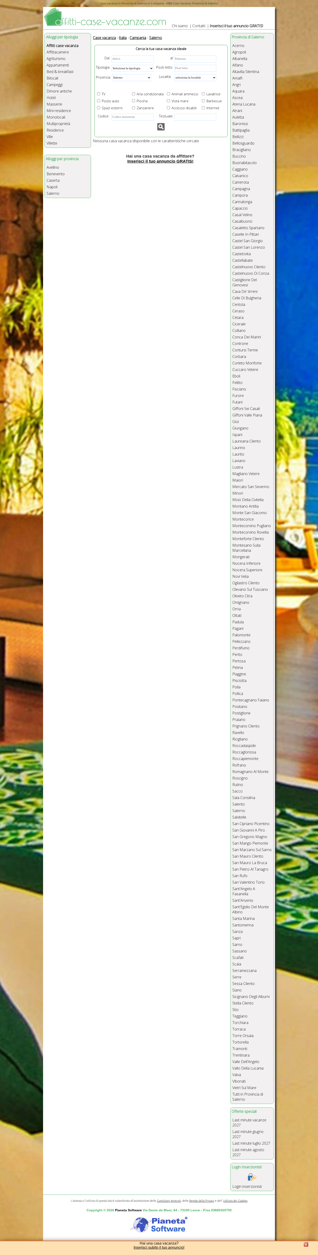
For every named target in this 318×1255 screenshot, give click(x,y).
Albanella (239, 58)
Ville (50, 136)
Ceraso (238, 311)
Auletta (238, 117)
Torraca (239, 1029)
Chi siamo (180, 25)
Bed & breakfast (60, 71)
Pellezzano (241, 641)
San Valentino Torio (248, 882)
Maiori (237, 480)
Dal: (107, 58)
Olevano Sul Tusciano (250, 589)
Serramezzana (244, 970)
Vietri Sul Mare (244, 1087)
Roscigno (240, 778)
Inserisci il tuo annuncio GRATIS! (236, 25)
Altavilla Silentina (245, 71)
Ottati (236, 615)
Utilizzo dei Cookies (235, 1201)
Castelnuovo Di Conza (250, 273)
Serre (236, 977)
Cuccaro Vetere (245, 369)
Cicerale (239, 324)
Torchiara (240, 1022)
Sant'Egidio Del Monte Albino (250, 909)
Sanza (237, 931)
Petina (237, 667)
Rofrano (239, 765)
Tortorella (240, 1042)
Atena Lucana (243, 104)
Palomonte (241, 634)
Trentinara (241, 1055)
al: (172, 58)
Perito (237, 654)
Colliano (239, 330)
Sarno (237, 944)
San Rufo (239, 875)
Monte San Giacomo (249, 512)
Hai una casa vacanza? (159, 1243)
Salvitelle (239, 817)
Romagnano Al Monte (250, 771)
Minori (237, 493)
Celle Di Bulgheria (246, 298)
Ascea (237, 97)
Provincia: (103, 77)
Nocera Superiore (247, 569)
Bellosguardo (243, 143)
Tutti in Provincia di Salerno (247, 1097)
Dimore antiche (59, 91)
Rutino (237, 784)
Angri (236, 84)
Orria (236, 608)
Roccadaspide (244, 745)
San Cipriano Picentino (251, 823)
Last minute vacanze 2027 (249, 1122)
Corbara (239, 356)
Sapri (236, 938)
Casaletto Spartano (248, 227)
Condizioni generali (169, 1201)
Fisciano (239, 389)
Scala (236, 964)
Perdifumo (241, 648)
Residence (55, 130)
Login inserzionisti (247, 1186)
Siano (237, 990)
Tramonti (239, 1048)
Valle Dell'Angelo (245, 1061)
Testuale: (164, 116)
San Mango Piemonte (250, 843)
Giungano (240, 428)
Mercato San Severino (250, 486)
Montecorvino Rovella (250, 532)
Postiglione (241, 713)
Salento (238, 804)
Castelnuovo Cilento (248, 266)
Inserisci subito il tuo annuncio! (159, 1247)
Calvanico (240, 175)
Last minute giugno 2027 (248, 1134)
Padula (238, 621)
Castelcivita (241, 253)
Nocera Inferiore (246, 563)
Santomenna (243, 925)
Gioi (235, 421)
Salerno (53, 193)
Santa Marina (243, 918)
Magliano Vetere (246, 473)
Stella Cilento (243, 1003)
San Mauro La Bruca (249, 862)
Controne (240, 343)
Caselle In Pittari (245, 234)
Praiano (238, 719)
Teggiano (239, 1016)
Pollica (237, 693)
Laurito (238, 454)
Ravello (238, 732)
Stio (235, 1009)
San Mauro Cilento (247, 856)
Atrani (237, 110)
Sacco (237, 791)
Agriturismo (56, 58)
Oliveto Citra (242, 595)
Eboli (236, 376)
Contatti (198, 25)
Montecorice (243, 519)
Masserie (54, 104)
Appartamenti (58, 65)
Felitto (237, 382)
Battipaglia (241, 130)
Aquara (238, 91)
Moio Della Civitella (248, 499)
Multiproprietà (58, 123)
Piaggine (239, 674)
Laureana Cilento (246, 441)
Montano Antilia (245, 506)
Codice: (102, 116)
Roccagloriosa (244, 752)
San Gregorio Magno (249, 836)
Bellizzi (238, 136)
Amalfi (237, 78)
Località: (164, 76)
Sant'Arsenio (242, 900)
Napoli (52, 186)
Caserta (53, 180)
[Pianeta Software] (159, 1233)
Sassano (239, 951)
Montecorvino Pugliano (251, 525)
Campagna (241, 188)
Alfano (237, 65)
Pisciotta (239, 680)
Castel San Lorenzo (248, 247)
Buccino (239, 156)
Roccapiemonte (245, 758)
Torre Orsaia (243, 1035)
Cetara (238, 317)
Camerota (240, 182)
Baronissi (240, 123)
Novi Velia (240, 576)
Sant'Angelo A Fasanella (243, 891)
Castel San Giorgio (247, 240)
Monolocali (56, 117)
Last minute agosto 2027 (248, 1152)
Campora (240, 195)
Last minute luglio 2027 (251, 1143)
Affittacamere (58, 52)
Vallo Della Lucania (248, 1068)
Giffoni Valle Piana (247, 415)
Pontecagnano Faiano (250, 700)
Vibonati (239, 1081)
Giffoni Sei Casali (246, 408)
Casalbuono (242, 221)
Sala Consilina (243, 797)
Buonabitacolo (244, 162)
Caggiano (240, 169)
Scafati (238, 957)
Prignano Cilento (246, 726)
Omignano (240, 602)
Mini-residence (59, 110)
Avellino (53, 167)
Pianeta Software (128, 1210)
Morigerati (241, 556)
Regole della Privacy (201, 1201)
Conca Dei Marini (246, 337)
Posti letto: (164, 67)
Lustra (237, 467)
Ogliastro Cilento (246, 582)
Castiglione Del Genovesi (244, 282)
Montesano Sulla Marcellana (246, 548)
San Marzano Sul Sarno (252, 849)
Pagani (238, 628)
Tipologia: (103, 67)
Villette (52, 143)
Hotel (51, 97)
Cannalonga (242, 201)
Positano (239, 706)
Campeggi (55, 84)
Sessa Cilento (243, 983)
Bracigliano (241, 149)
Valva (236, 1074)
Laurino (238, 447)
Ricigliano (240, 739)
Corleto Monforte (247, 363)
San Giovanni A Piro (248, 830)
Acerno (238, 45)
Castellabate (242, 260)
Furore (238, 395)
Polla (236, 687)
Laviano (238, 460)
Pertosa (239, 661)
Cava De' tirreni (244, 291)
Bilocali (52, 78)
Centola (238, 304)
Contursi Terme (245, 350)
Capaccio (240, 208)
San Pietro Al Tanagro (250, 869)
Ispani (237, 434)
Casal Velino (242, 214)
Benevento (56, 173)
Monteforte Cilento (248, 538)
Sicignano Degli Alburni (251, 996)
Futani (237, 402)
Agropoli (239, 52)
